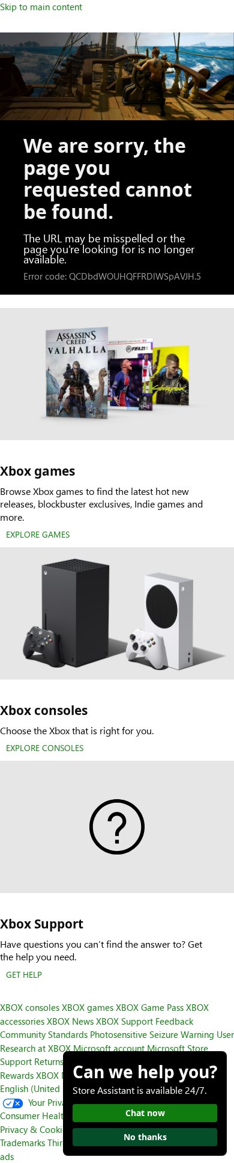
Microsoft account (109, 1048)
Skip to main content (41, 7)
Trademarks (22, 1143)
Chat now (145, 1113)
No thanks (145, 1137)
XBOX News (70, 1021)
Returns (49, 1061)
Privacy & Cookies (35, 1129)
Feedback (174, 1021)
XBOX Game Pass (150, 1007)
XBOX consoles (29, 1007)
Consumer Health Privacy (49, 1115)
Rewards (17, 1075)
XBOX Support (124, 1021)
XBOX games (87, 1007)
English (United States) (44, 1088)
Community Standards (44, 1034)
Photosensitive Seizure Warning (152, 1034)
